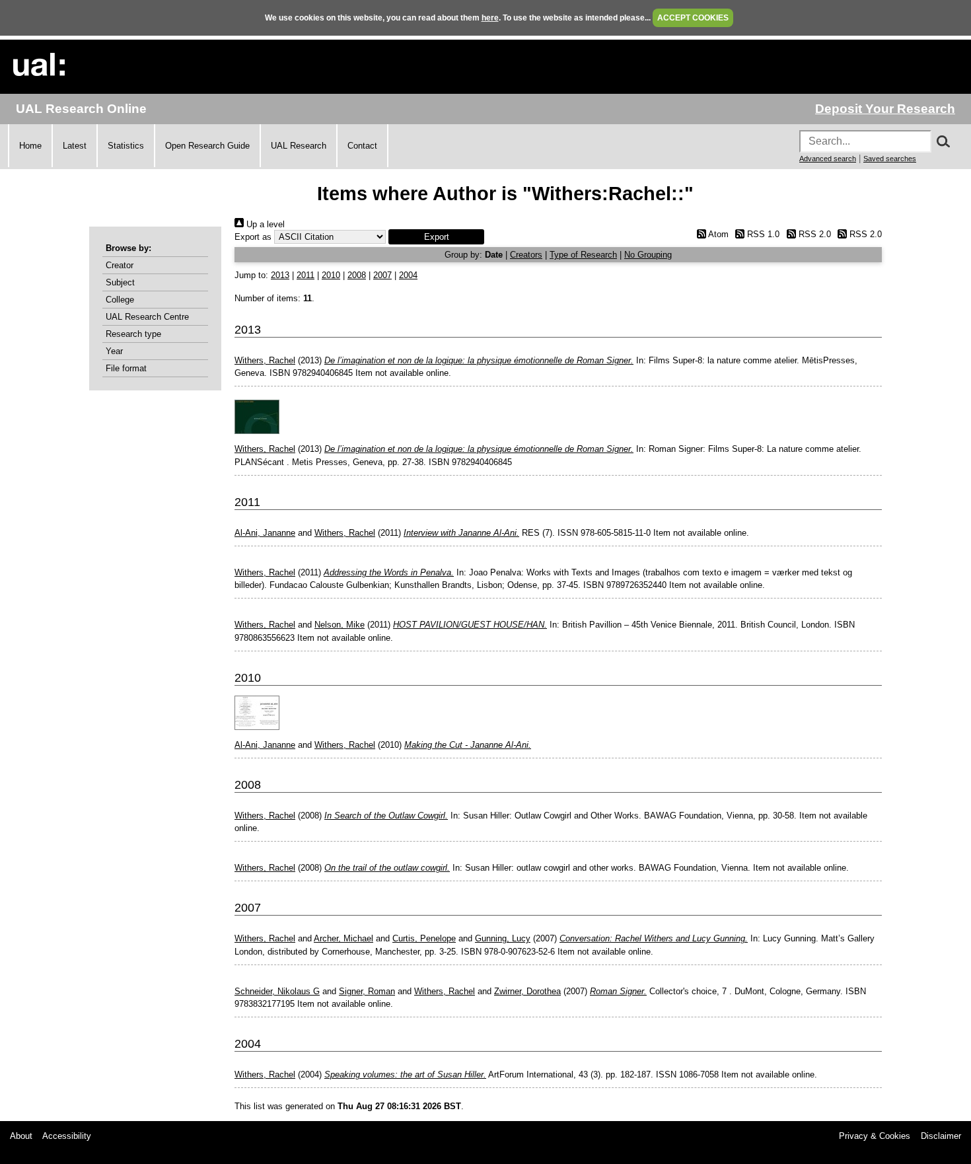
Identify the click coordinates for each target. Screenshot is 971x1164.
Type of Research (583, 255)
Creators (526, 255)
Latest (75, 146)
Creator (119, 265)
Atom (717, 234)
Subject (120, 282)
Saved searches (889, 159)
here (490, 17)
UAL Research (298, 146)
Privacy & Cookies (874, 1136)
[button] (436, 236)
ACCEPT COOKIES (693, 17)
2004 (408, 275)
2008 (356, 275)
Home (30, 146)
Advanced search (827, 159)
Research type (133, 334)
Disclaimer (941, 1136)
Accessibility (66, 1136)
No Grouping (648, 255)
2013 (280, 275)
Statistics (126, 146)
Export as (252, 237)
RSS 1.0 (761, 234)
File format (126, 368)
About (21, 1136)
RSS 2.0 (813, 234)
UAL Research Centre (147, 317)
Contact (362, 146)
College (120, 300)
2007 (382, 275)
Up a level (264, 224)
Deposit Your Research (885, 109)
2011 (305, 275)
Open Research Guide (207, 146)
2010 (331, 275)
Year (114, 351)
